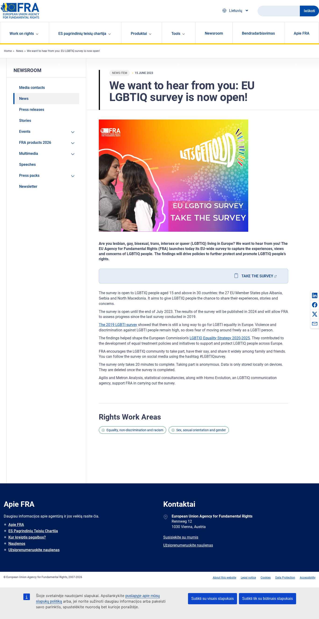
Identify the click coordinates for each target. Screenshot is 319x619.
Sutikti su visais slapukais (212, 599)
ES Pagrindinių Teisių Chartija (33, 531)
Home (8, 51)
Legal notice (248, 577)
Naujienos (16, 543)
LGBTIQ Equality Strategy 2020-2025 (220, 338)
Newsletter (28, 186)
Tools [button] (175, 33)
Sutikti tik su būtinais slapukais (267, 599)
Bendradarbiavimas (258, 33)
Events (24, 131)
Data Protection (285, 577)
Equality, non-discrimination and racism (134, 430)
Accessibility (307, 577)
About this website (224, 577)
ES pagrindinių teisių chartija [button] (82, 33)
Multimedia (28, 153)
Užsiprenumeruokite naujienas (34, 550)
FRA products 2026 (35, 142)
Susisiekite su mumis (180, 537)
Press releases (31, 109)
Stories (25, 120)
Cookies (266, 577)
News (19, 51)
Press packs (29, 175)
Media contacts (32, 87)
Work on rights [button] (22, 33)
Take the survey (257, 276)
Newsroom (214, 33)
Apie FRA (301, 33)
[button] (314, 295)
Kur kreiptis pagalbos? (27, 537)
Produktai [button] (139, 33)
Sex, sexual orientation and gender (201, 430)
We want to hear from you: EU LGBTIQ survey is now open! (63, 51)
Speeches (27, 164)
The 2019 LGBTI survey (118, 324)
